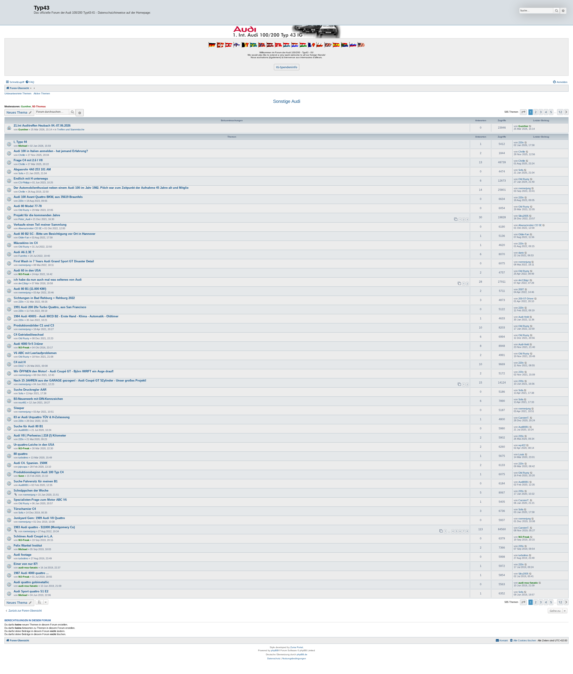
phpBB (274, 650)
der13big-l (23, 283)
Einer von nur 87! (26, 564)
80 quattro (21, 454)
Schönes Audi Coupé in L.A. (33, 536)
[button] (523, 112)
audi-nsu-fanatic (28, 567)
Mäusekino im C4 (26, 243)
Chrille (21, 155)
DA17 (21, 366)
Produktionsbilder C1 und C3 (34, 325)
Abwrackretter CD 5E (30, 228)
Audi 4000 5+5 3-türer (28, 343)
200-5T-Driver (526, 298)
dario (521, 252)
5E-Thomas (39, 106)
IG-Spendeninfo (286, 67)
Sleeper (19, 408)
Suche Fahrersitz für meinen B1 (36, 481)
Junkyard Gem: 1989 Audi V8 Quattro (39, 518)
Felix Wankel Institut (28, 545)
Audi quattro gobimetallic (31, 582)
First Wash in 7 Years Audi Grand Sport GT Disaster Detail (54, 261)
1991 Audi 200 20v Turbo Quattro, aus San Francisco (50, 307)
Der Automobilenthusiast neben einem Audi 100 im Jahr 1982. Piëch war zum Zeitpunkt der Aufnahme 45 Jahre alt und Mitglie (101, 187)
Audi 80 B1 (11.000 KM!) (30, 288)
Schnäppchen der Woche (31, 490)
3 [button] (541, 112)
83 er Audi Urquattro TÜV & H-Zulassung (42, 417)
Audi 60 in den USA (27, 270)
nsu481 (22, 402)
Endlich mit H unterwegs (31, 178)
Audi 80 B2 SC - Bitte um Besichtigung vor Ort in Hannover (54, 233)
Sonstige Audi (286, 101)
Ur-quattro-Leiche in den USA (34, 444)
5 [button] (551, 112)
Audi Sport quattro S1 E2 (31, 591)
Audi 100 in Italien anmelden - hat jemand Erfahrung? (51, 151)
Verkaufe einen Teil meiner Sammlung (40, 224)
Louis (521, 454)
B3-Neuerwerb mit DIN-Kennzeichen (38, 399)
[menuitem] (29, 82)
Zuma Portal (296, 647)
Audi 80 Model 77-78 (28, 206)
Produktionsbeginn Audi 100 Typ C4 (39, 472)
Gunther (26, 106)
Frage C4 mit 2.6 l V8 (28, 160)
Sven (21, 476)
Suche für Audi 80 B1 (28, 426)
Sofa (20, 173)
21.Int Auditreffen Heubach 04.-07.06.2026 (42, 125)
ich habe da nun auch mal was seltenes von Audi (48, 279)
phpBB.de (302, 654)
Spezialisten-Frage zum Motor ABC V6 (40, 499)
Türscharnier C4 (25, 509)
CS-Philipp (24, 182)
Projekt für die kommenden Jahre (37, 215)
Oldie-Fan (23, 237)
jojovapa (22, 466)
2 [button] (536, 112)
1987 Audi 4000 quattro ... (31, 573)
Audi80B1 (23, 430)
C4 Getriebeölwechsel (29, 334)
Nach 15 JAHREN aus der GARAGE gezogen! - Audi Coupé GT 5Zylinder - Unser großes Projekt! (80, 380)
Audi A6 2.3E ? (24, 252)
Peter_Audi (24, 219)
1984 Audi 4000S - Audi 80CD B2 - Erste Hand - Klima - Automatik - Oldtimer (66, 316)
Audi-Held (523, 317)
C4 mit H (20, 362)
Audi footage (22, 554)
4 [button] (546, 112)
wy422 (522, 445)
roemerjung (524, 188)
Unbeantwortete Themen (17, 93)
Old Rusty (523, 179)
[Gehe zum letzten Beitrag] (530, 126)
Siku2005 (523, 215)
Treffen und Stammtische (70, 129)
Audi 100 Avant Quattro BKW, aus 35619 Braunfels (48, 197)
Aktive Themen (42, 93)
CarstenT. (523, 417)
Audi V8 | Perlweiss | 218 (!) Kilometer (40, 435)
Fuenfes (22, 255)
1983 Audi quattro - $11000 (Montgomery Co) (44, 527)
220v (521, 142)
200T (521, 289)
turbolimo (23, 457)
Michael (22, 145)
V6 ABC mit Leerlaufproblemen (35, 353)
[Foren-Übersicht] (20, 12)
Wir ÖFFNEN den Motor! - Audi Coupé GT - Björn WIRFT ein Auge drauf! (63, 371)
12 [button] (560, 112)
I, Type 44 (20, 142)
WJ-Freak (23, 274)
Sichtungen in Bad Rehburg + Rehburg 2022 (44, 298)
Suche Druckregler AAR (30, 389)
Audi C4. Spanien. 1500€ (30, 463)
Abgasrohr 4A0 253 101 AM (32, 169)
